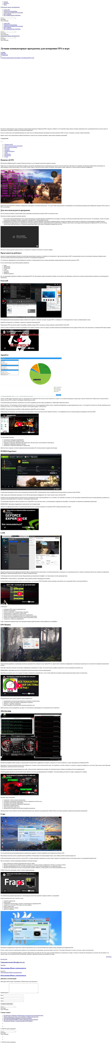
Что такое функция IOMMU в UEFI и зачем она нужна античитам (21, 1019)
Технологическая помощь (10, 11)
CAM (6, 152)
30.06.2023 (3, 53)
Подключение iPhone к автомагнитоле (13, 975)
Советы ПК (7, 9)
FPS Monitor (8, 154)
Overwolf (7, 148)
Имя (2, 995)
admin (3, 52)
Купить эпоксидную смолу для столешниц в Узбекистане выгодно (21, 1016)
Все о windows (7, 14)
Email (2, 998)
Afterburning (8, 155)
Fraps (6, 156)
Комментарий (5, 992)
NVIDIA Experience (9, 151)
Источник (108, 956)
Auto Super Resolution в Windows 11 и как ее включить (18, 1018)
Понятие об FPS (9, 144)
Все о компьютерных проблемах (12, 15)
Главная (6, 2)
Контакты (6, 3)
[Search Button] (15, 18)
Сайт (2, 1001)
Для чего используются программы (13, 145)
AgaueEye (7, 150)
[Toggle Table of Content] (2, 141)
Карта (5, 4)
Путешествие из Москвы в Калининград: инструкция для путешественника (23, 1015)
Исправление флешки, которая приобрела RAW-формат (18, 1021)
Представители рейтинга (11, 147)
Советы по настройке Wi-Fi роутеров (13, 12)
